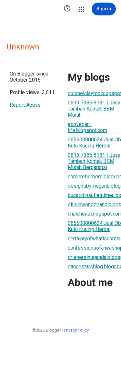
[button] (67, 9)
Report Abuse (25, 105)
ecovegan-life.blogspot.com (87, 127)
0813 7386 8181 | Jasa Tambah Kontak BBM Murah (94, 109)
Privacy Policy (76, 330)
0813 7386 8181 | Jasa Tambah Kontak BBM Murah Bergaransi (94, 161)
